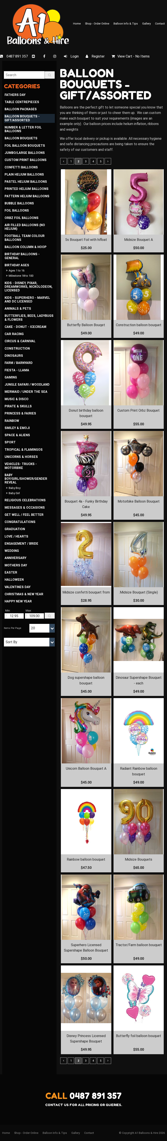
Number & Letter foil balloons (23, 129)
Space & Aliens (17, 435)
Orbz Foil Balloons (21, 218)
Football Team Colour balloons (25, 238)
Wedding (12, 551)
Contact (160, 23)
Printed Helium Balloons (26, 189)
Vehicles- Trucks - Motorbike (21, 466)
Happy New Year (18, 601)
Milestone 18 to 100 (21, 275)
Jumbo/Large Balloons (25, 153)
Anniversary (15, 558)
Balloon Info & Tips (126, 23)
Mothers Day (16, 565)
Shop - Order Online (97, 23)
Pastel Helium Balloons (26, 182)
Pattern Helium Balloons (27, 196)
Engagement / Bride (21, 544)
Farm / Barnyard (19, 363)
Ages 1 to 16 (16, 270)
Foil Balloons (17, 210)
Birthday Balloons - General (22, 256)
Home (77, 23)
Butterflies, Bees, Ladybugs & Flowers (29, 317)
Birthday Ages (17, 265)
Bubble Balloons (19, 203)
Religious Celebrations (25, 500)
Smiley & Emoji (17, 428)
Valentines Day (17, 587)
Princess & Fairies (20, 413)
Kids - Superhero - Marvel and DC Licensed (27, 299)
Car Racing (14, 334)
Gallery (146, 23)
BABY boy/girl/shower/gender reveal (26, 479)
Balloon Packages (21, 109)
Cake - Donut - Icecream (25, 327)
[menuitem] (6, 1133)
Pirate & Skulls (18, 406)
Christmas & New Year (24, 594)
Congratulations (20, 522)
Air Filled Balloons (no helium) (25, 227)
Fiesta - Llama (17, 370)
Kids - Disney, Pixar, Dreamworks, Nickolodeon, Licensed (28, 287)
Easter (11, 572)
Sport (10, 442)
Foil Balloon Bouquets (25, 146)
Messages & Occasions (25, 508)
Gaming (11, 377)
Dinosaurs (14, 356)
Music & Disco (16, 399)
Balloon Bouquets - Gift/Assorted (22, 118)
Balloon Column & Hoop (26, 247)
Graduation (15, 529)
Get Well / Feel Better (24, 515)
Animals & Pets (18, 309)
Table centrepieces (22, 102)
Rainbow (12, 421)
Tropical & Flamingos (24, 450)
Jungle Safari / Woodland (27, 384)
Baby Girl (14, 493)
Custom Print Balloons (26, 160)
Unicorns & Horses (21, 457)
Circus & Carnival (20, 341)
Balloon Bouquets (21, 138)
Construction (17, 348)
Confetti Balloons (21, 167)
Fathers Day (15, 95)
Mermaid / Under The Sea (26, 392)
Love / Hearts (16, 536)
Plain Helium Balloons (24, 174)
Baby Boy (14, 488)
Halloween (14, 580)
